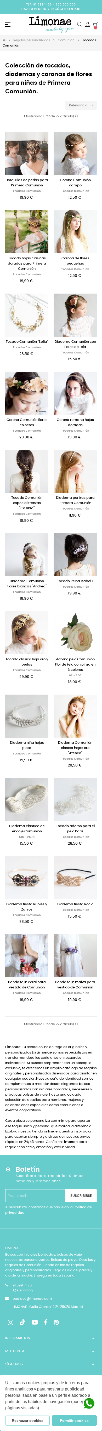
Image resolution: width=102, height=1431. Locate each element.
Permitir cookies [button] (74, 1420)
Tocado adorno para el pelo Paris (75, 829)
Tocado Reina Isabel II (75, 581)
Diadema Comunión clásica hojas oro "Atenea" (75, 748)
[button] (42, 1408)
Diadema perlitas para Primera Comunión (75, 500)
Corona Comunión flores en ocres (27, 422)
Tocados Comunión (27, 191)
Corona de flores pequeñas (75, 261)
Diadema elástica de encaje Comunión (27, 829)
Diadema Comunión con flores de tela (75, 344)
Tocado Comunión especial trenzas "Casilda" (26, 503)
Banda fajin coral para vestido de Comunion (27, 985)
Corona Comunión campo (75, 183)
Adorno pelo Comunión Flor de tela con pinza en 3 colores (75, 665)
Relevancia (81, 105)
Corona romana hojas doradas (75, 422)
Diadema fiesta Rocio (75, 904)
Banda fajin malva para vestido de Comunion (75, 985)
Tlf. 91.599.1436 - (41, 4)
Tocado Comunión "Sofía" (27, 342)
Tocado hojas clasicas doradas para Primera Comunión (27, 264)
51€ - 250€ (27, 837)
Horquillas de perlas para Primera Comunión (26, 183)
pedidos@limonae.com (32, 1299)
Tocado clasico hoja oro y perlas (26, 662)
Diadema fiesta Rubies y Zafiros (26, 907)
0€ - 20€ (75, 675)
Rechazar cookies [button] (27, 1420)
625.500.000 (66, 4)
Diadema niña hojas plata (27, 745)
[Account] (88, 24)
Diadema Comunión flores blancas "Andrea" (27, 584)
